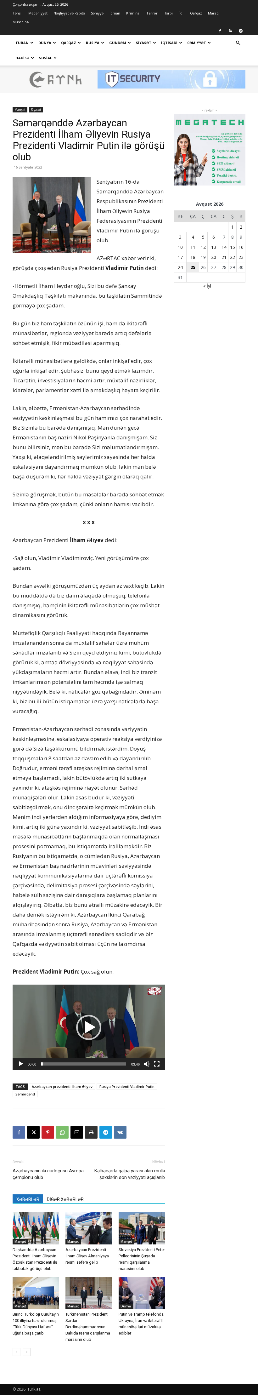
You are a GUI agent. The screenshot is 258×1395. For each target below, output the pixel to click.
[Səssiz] (146, 1064)
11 (192, 247)
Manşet (19, 109)
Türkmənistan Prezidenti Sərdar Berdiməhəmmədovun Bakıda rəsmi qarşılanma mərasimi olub (87, 1327)
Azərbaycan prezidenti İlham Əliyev (62, 1086)
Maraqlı (214, 13)
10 (180, 247)
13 (213, 247)
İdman (114, 13)
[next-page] (27, 1352)
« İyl (207, 286)
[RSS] (230, 30)
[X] (33, 1132)
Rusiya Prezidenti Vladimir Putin (126, 1086)
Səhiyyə (97, 13)
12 (203, 247)
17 (180, 257)
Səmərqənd (25, 1094)
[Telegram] (240, 30)
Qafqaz (196, 13)
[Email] (76, 1132)
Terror (152, 13)
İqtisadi (169, 42)
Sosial (45, 57)
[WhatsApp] (62, 1132)
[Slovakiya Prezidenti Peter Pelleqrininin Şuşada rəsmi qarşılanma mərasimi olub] (142, 1228)
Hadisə (22, 57)
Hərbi (168, 13)
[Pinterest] (48, 1132)
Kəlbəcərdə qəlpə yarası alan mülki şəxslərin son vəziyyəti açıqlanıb (129, 1174)
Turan (22, 42)
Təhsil (17, 13)
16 (241, 247)
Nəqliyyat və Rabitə (69, 13)
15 (232, 247)
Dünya (44, 42)
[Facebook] (220, 30)
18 (192, 257)
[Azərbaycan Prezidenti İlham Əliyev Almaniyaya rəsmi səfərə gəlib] (88, 1228)
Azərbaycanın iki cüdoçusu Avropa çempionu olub (48, 1174)
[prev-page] (16, 1352)
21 (224, 257)
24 (180, 267)
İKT (181, 13)
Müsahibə (21, 22)
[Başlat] (21, 1064)
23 (241, 257)
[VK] (120, 1132)
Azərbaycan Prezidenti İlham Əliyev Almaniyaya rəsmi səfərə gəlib (87, 1256)
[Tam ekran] (157, 1064)
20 (213, 257)
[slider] (83, 1064)
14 (224, 247)
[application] (89, 1027)
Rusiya (92, 42)
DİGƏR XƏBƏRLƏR (65, 1199)
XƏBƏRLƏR (27, 1199)
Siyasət (143, 42)
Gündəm (117, 42)
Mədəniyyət (38, 13)
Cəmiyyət (196, 42)
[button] (237, 43)
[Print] (91, 1132)
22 (232, 257)
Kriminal (133, 13)
